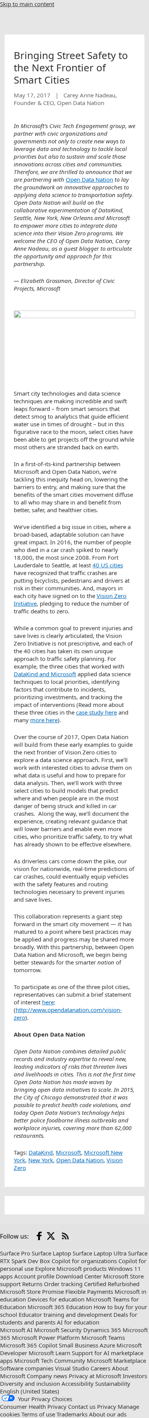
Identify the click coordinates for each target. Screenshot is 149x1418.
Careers (100, 1368)
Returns (32, 1284)
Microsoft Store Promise (32, 1291)
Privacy (106, 1406)
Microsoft (68, 1152)
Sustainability (112, 1383)
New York (40, 1160)
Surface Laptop (51, 1253)
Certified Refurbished (111, 1284)
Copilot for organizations (84, 1261)
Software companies (26, 1368)
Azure (107, 1345)
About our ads (107, 1414)
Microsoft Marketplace (116, 1360)
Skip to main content (27, 4)
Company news (47, 1376)
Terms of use (38, 1414)
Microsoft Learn (49, 1353)
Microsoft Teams (103, 1337)
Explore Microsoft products (71, 1268)
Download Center (79, 1276)
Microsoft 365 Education (60, 1307)
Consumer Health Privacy (33, 1406)
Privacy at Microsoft (95, 1376)
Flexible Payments (89, 1291)
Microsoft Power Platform (46, 1337)
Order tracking (63, 1284)
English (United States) (29, 1391)
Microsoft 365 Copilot (28, 1345)
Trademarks (72, 1414)
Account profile (34, 1276)
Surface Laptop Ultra (99, 1253)
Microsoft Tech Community (49, 1360)
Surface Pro (15, 1253)
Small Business (78, 1345)
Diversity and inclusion (30, 1383)
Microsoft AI (16, 1330)
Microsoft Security (58, 1330)
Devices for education (56, 1299)
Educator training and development (65, 1314)
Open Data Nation (80, 1160)
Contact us (82, 1406)
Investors (135, 1376)
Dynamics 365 (102, 1330)
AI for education (78, 1322)
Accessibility (78, 1383)
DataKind (41, 1152)
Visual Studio (72, 1368)
